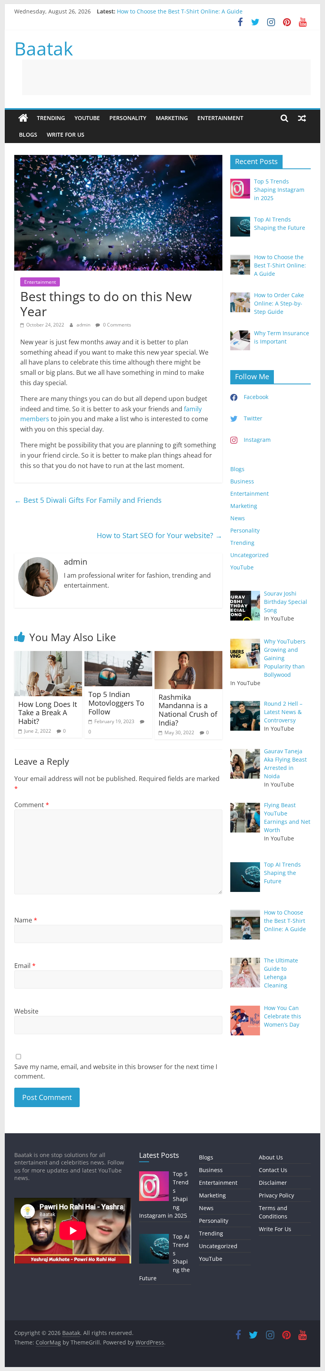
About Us (271, 1157)
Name (25, 920)
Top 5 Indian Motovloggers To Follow (116, 702)
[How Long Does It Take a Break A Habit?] (48, 655)
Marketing (172, 118)
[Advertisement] (166, 77)
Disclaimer (273, 1182)
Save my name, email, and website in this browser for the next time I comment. (115, 1071)
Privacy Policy (276, 1195)
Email (25, 965)
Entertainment (220, 118)
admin (84, 324)
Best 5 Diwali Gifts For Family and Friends (88, 500)
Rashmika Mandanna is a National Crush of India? (188, 710)
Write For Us (65, 134)
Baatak (43, 48)
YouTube (87, 118)
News (237, 518)
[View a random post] (302, 118)
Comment (31, 804)
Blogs (28, 134)
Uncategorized (249, 555)
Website (26, 1011)
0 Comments (116, 324)
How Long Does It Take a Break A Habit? (47, 712)
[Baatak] (23, 118)
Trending (51, 118)
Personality (127, 118)
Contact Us (273, 1170)
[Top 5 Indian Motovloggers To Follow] (118, 655)
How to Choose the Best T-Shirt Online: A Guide (180, 11)
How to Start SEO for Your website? (159, 535)
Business (242, 481)
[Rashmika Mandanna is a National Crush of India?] (188, 655)
